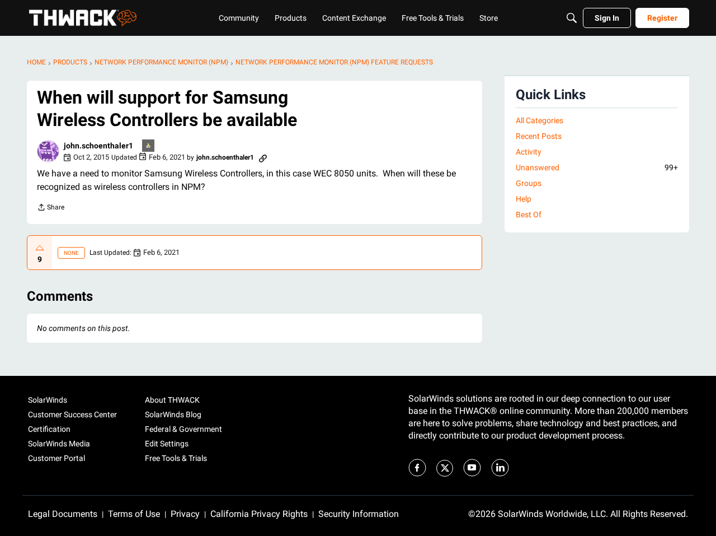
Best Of (528, 214)
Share (50, 208)
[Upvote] (39, 248)
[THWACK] (83, 18)
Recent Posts (539, 136)
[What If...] (149, 146)
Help (523, 198)
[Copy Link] (263, 157)
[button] (48, 151)
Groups (528, 183)
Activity (528, 151)
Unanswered (597, 167)
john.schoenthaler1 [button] (98, 145)
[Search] (572, 18)
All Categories (539, 120)
